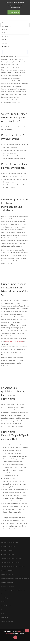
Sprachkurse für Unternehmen (9, 542)
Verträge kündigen (6, 606)
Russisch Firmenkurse (7, 582)
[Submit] (26, 52)
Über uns (5, 36)
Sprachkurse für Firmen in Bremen (11, 558)
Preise (4, 39)
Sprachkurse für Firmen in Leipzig (10, 562)
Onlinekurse (5, 33)
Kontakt (4, 43)
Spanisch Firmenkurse (7, 586)
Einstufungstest (14, 12)
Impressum (4, 610)
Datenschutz (4, 617)
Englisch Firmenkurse (7, 574)
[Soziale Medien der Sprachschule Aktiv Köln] (15, 637)
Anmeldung (5, 46)
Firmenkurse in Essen (7, 550)
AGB (2, 613)
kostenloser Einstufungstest (14, 341)
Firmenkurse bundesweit (8, 546)
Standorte (5, 29)
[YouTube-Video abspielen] (15, 376)
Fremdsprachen (6, 26)
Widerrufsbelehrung (7, 621)
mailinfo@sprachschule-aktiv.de (15, 2)
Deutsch (4, 23)
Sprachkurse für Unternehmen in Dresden (13, 566)
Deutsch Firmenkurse (7, 570)
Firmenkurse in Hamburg (8, 554)
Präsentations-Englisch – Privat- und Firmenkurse (15, 578)
